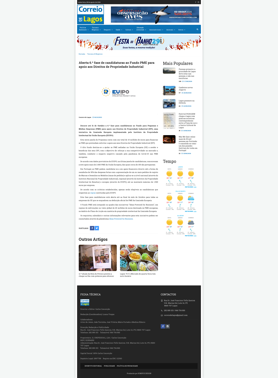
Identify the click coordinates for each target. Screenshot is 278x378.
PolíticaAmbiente (83, 29)
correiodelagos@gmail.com (176, 315)
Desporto (107, 30)
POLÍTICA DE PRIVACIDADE (127, 366)
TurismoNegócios (95, 29)
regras (93, 193)
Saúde (118, 30)
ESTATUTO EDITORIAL (93, 366)
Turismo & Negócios (95, 54)
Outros (180, 30)
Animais (169, 30)
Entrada (82, 54)
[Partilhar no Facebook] (92, 228)
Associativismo (155, 30)
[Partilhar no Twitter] (97, 228)
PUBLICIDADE (109, 366)
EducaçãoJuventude (140, 29)
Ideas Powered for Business (121, 219)
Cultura (128, 30)
